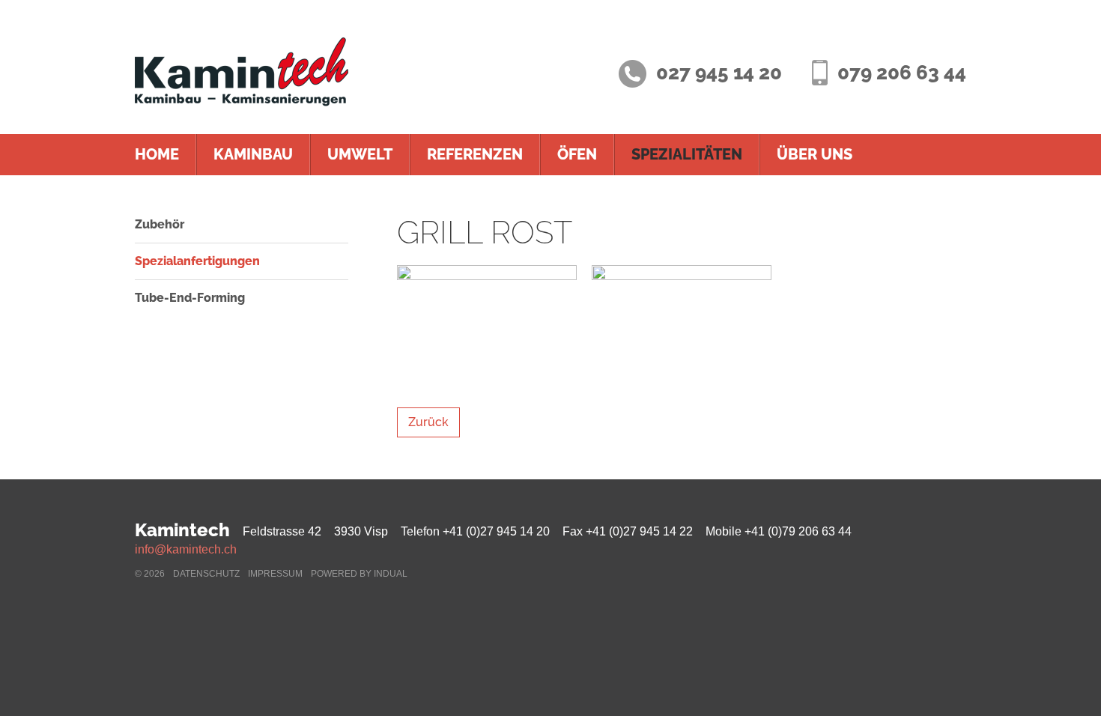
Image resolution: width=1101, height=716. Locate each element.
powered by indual (359, 573)
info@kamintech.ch (186, 549)
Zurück (428, 422)
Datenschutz (206, 573)
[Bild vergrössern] (487, 325)
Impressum (275, 573)
